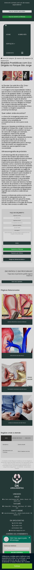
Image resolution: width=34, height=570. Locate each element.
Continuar (17, 566)
